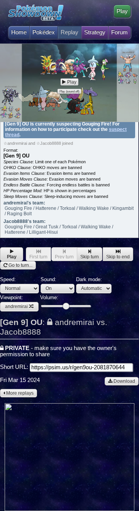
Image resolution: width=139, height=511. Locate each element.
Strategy (94, 32)
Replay (69, 32)
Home (19, 32)
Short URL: (15, 367)
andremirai (16, 306)
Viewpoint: (14, 302)
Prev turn (64, 257)
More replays (19, 393)
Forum (119, 32)
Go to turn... (19, 265)
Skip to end (118, 257)
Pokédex (43, 32)
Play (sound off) (69, 91)
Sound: (48, 279)
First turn (38, 257)
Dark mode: (89, 279)
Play (122, 11)
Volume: (49, 297)
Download (123, 381)
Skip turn (89, 257)
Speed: (8, 279)
